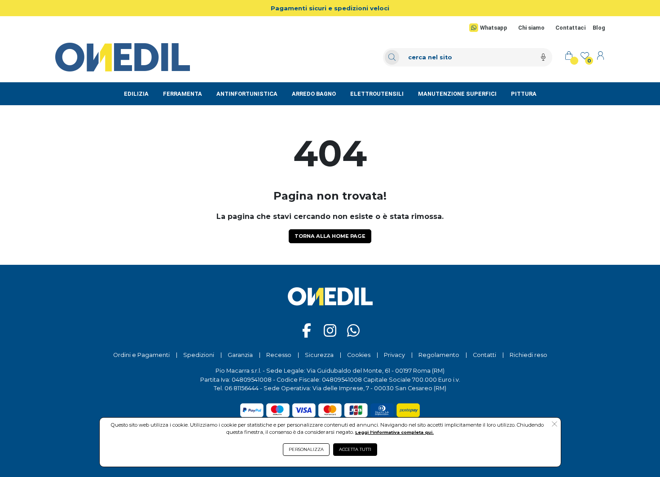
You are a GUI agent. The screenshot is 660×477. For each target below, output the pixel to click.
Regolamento (438, 355)
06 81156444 (241, 388)
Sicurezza (319, 355)
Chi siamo (531, 27)
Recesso (278, 355)
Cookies (358, 355)
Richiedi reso (528, 355)
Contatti (484, 355)
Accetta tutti (355, 449)
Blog (599, 27)
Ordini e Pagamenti (141, 355)
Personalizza (306, 449)
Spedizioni (198, 355)
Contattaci (570, 27)
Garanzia (240, 355)
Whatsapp (493, 27)
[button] (554, 424)
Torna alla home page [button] (330, 236)
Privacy (394, 355)
